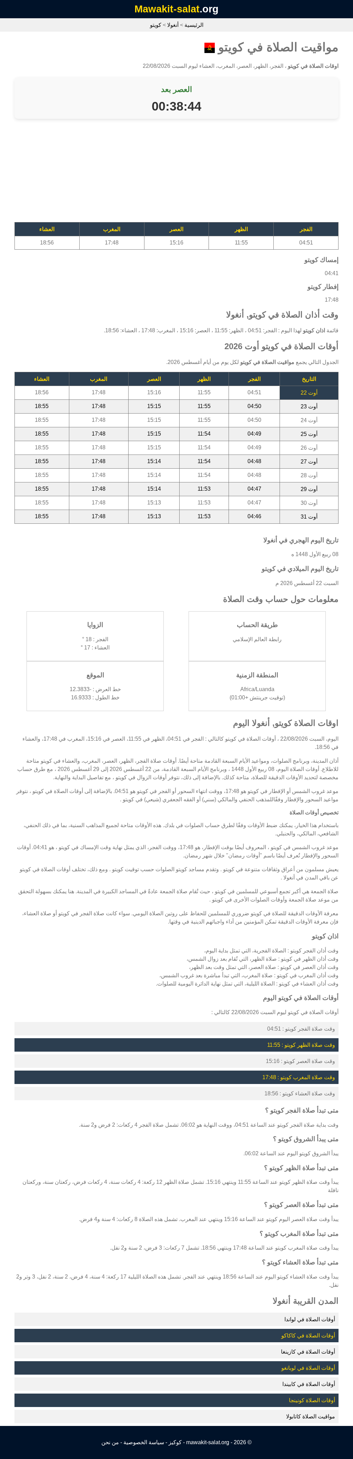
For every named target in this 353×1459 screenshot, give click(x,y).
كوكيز (175, 1442)
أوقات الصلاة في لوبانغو (308, 1368)
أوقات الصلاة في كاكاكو (308, 1335)
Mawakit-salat (167, 8)
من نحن (110, 1442)
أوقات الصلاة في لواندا (309, 1319)
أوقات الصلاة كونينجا (312, 1400)
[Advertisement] (176, 174)
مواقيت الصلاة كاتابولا (310, 1416)
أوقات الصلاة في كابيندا (308, 1384)
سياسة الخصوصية (143, 1442)
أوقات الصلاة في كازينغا (308, 1352)
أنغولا (173, 25)
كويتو (155, 25)
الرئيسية (193, 25)
